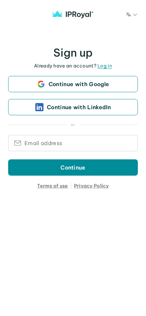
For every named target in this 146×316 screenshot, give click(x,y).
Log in (104, 66)
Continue (73, 167)
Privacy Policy (91, 186)
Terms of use (52, 186)
